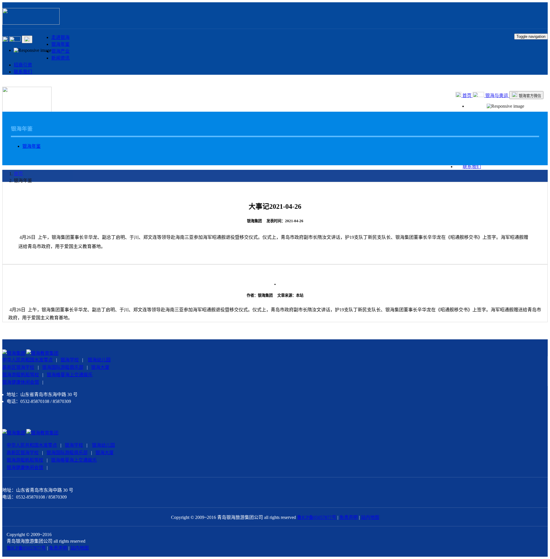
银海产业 (60, 51)
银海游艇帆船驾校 (20, 374)
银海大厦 (100, 367)
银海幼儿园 (99, 359)
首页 (467, 95)
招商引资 (23, 64)
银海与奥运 (496, 95)
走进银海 (60, 37)
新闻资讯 (60, 58)
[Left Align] (5, 40)
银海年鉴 (60, 44)
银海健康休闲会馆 (20, 382)
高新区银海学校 (18, 367)
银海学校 (69, 359)
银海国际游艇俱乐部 (62, 367)
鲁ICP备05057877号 (316, 517)
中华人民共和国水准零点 (27, 359)
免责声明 (348, 517)
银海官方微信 (529, 96)
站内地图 (370, 517)
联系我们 (23, 71)
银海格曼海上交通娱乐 (70, 374)
